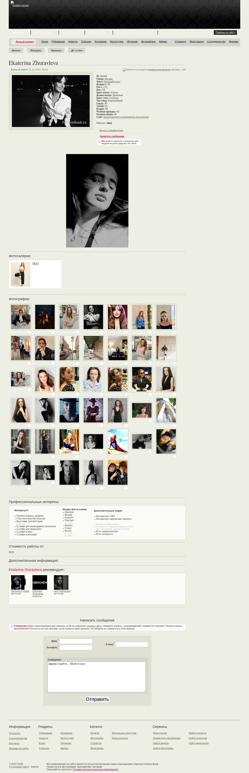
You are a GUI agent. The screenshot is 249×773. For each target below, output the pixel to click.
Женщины (35, 50)
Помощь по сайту (225, 32)
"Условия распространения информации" (95, 769)
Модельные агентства (134, 32)
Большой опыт (112, 81)
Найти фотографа (163, 748)
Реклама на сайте (19, 748)
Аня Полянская (62, 591)
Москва (109, 79)
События (86, 41)
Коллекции (101, 41)
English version (21, 5)
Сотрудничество (216, 41)
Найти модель (161, 743)
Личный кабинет (25, 41)
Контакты (14, 743)
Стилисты (70, 32)
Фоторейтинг (148, 41)
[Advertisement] (125, 9)
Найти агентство (198, 738)
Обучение (132, 41)
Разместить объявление (166, 738)
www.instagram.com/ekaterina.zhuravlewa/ (126, 117)
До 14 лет (76, 50)
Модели (18, 32)
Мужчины (56, 50)
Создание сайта (20, 766)
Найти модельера (199, 743)
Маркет (163, 41)
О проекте (180, 41)
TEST (35, 263)
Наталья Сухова (20, 591)
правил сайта (94, 626)
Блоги (45, 41)
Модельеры (97, 32)
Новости (73, 41)
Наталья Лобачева (37, 592)
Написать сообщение (112, 136)
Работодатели (120, 738)
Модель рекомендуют (111, 130)
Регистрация (197, 41)
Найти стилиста (197, 733)
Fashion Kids (171, 32)
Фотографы (43, 32)
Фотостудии (116, 41)
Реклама (233, 41)
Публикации (58, 41)
